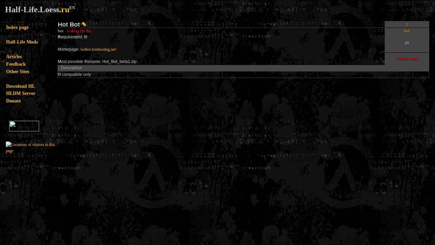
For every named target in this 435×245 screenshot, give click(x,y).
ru (65, 9)
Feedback (16, 64)
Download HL (20, 86)
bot (61, 31)
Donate (13, 100)
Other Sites (17, 71)
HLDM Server (20, 93)
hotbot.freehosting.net (98, 49)
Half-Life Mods (22, 42)
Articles (14, 56)
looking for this (79, 31)
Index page (17, 27)
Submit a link (407, 58)
